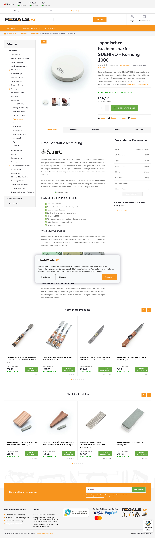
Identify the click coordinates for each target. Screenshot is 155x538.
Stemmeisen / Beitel (17, 93)
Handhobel (14, 96)
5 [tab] (79, 379)
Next (149, 310)
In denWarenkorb (32, 369)
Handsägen (15, 89)
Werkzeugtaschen (17, 77)
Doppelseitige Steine (20, 134)
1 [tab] (71, 379)
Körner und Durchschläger (20, 177)
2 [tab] (73, 379)
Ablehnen (62, 277)
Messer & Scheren (17, 85)
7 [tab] (83, 379)
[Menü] (151, 521)
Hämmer (14, 154)
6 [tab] (81, 379)
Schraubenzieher (16, 158)
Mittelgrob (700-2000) (20, 108)
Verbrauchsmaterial (15, 198)
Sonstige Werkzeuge (18, 188)
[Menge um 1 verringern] (107, 109)
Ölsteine (16, 123)
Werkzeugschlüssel (17, 181)
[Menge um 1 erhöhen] (107, 106)
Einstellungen (46, 277)
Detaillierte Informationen (136, 84)
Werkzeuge (13, 51)
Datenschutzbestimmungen (95, 497)
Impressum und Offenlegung (12, 11)
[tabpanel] (22, 346)
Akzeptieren (109, 277)
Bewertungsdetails (124, 65)
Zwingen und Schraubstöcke (20, 166)
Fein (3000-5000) (19, 112)
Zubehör (16, 146)
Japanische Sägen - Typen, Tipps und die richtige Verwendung (45, 525)
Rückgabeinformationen (14, 524)
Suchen (99, 19)
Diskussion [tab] (96, 130)
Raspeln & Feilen (16, 151)
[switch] (148, 530)
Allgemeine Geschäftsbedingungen (17, 518)
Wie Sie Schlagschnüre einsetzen (44, 515)
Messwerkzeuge (16, 74)
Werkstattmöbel (16, 81)
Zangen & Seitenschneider (19, 185)
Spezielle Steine (18, 142)
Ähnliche (117, 130)
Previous (144, 310)
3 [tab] (75, 379)
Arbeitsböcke (15, 55)
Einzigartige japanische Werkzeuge (22, 192)
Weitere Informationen (55, 271)
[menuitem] (12, 28)
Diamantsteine (18, 131)
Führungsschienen (17, 162)
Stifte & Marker (16, 70)
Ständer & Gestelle (17, 62)
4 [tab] (77, 379)
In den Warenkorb (126, 108)
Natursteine (17, 127)
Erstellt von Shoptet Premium (142, 534)
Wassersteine (18, 119)
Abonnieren (139, 490)
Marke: (103, 67)
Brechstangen (15, 173)
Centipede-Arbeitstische (19, 66)
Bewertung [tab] (74, 130)
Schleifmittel (15, 100)
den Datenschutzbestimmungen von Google (85, 271)
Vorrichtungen (16, 169)
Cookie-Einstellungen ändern (44, 534)
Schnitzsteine (17, 138)
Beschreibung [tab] (52, 130)
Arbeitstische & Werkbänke (20, 58)
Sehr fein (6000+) (19, 115)
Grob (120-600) (18, 104)
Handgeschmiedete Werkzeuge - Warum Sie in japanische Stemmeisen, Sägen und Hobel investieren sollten (45, 520)
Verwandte (139, 130)
